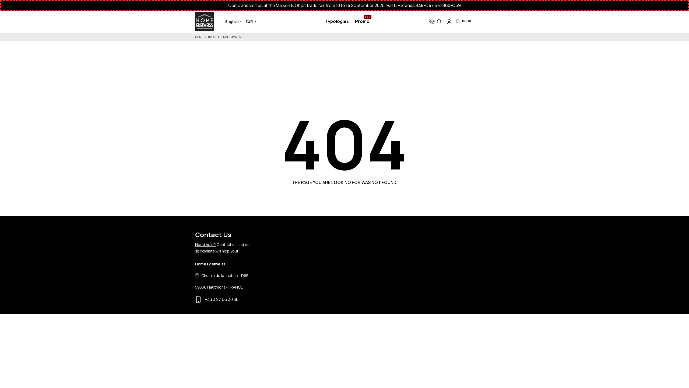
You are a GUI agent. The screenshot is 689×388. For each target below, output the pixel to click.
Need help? (205, 244)
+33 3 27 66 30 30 (221, 299)
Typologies (337, 21)
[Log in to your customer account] (449, 21)
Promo (363, 19)
